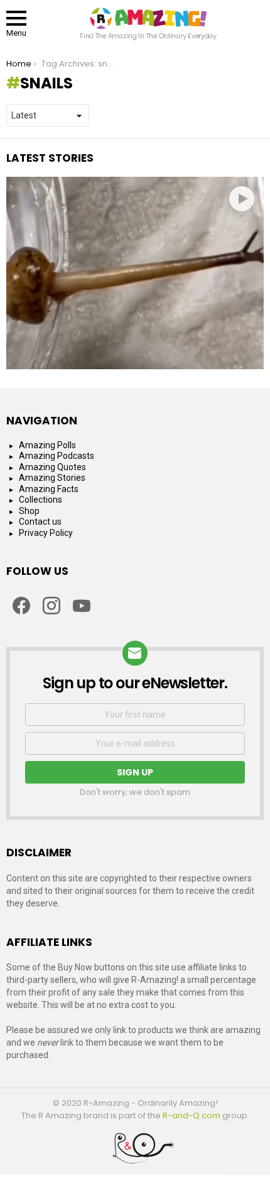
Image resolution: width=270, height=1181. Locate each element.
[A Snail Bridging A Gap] (135, 273)
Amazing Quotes (52, 467)
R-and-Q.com (191, 1115)
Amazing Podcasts (56, 456)
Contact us (40, 522)
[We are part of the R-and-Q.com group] (135, 1153)
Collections (40, 500)
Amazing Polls (47, 445)
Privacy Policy (46, 533)
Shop (29, 511)
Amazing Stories (52, 478)
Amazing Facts (48, 489)
